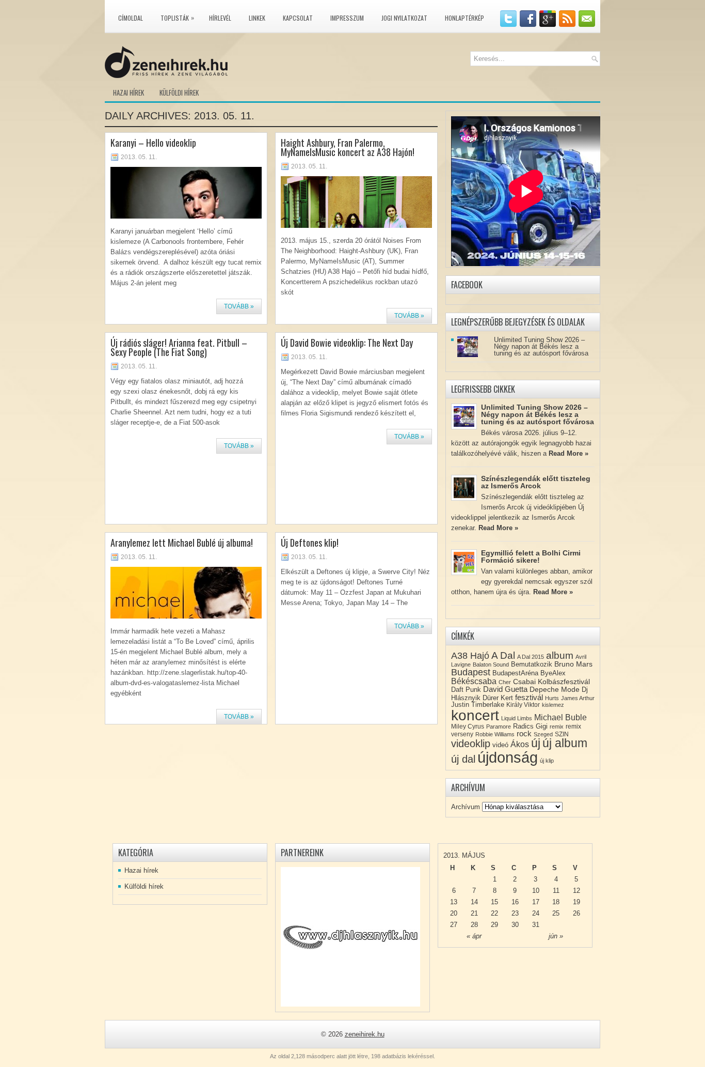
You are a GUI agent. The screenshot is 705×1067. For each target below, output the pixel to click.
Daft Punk (466, 689)
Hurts (552, 698)
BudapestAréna (515, 673)
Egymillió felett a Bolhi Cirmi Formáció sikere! (531, 556)
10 (535, 890)
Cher (505, 682)
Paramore (498, 726)
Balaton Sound (491, 664)
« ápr (474, 936)
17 (535, 902)
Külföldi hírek (179, 92)
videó (500, 745)
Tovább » (239, 306)
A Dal (503, 655)
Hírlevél (220, 17)
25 (555, 913)
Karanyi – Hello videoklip (153, 142)
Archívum (465, 807)
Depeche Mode (555, 689)
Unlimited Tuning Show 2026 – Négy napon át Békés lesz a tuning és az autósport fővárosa (541, 346)
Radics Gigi (530, 726)
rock (524, 733)
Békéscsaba (473, 681)
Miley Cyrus (467, 726)
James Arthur (578, 698)
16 (515, 902)
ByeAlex (553, 673)
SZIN (562, 734)
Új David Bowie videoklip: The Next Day (347, 342)
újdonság (507, 757)
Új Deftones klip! (310, 542)
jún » (556, 936)
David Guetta (505, 689)
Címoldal (130, 17)
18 (555, 902)
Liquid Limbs (516, 718)
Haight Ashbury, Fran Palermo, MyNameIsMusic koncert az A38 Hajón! (347, 147)
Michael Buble (560, 717)
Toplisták (177, 17)
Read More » (568, 453)
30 (515, 925)
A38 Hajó (470, 655)
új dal (463, 759)
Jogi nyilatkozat (404, 17)
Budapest (470, 672)
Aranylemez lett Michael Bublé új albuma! (181, 542)
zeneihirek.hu (364, 1034)
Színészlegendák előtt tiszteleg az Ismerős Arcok (535, 482)
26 (576, 913)
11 (556, 890)
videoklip (470, 743)
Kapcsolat (298, 17)
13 (453, 902)
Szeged (543, 734)
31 (535, 925)
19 (576, 902)
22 (494, 913)
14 (474, 902)
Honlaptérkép (464, 17)
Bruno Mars (573, 664)
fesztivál (529, 697)
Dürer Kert (498, 698)
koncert (475, 715)
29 (494, 925)
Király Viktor (523, 704)
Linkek (257, 17)
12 (576, 890)
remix (557, 726)
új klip (547, 760)
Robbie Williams (495, 734)
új (535, 743)
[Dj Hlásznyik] (350, 937)
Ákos (519, 744)
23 (515, 913)
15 (494, 902)
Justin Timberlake (477, 704)
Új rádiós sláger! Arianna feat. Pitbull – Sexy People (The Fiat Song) (178, 347)
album (559, 655)
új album (564, 743)
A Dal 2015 (530, 657)
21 (474, 913)
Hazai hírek (128, 92)
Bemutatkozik (531, 664)
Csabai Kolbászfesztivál (551, 681)
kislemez (553, 705)
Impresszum (347, 17)
